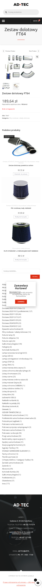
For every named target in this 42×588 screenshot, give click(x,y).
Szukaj (35, 277)
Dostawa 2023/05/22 (8, 161)
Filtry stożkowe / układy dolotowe (19, 118)
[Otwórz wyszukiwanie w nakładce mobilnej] (21, 12)
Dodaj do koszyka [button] (21, 217)
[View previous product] (3, 51)
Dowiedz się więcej (21, 174)
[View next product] (38, 51)
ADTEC (21, 4)
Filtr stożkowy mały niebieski (21, 208)
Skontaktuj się (15, 292)
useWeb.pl (30, 576)
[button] (3, 21)
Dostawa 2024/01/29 (20, 161)
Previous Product (10, 51)
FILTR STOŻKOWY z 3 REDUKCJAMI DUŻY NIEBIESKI (21, 251)
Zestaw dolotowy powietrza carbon (21, 165)
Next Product (32, 51)
